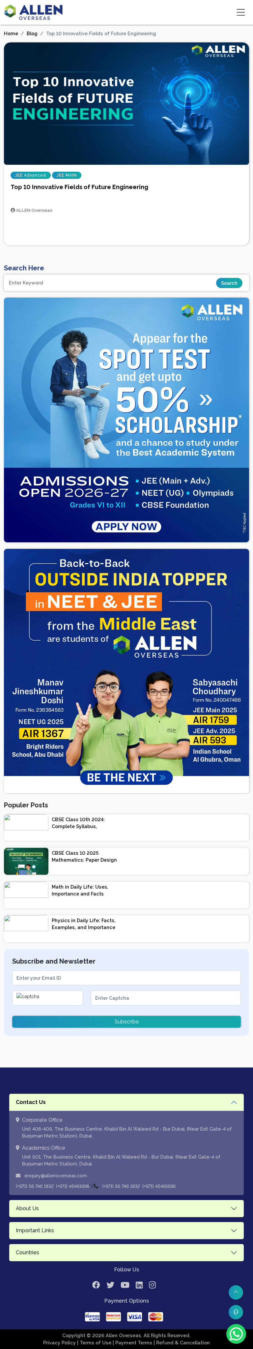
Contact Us (31, 1102)
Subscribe (127, 1021)
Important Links (35, 1230)
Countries (27, 1252)
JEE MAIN (67, 175)
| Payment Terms (133, 1342)
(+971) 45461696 (72, 1186)
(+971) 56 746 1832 (35, 1186)
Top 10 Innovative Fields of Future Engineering (79, 187)
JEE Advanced (30, 175)
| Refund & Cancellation (182, 1342)
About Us (27, 1208)
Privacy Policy (60, 1342)
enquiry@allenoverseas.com (55, 1175)
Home (11, 33)
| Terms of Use (95, 1342)
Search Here (24, 268)
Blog (32, 33)
